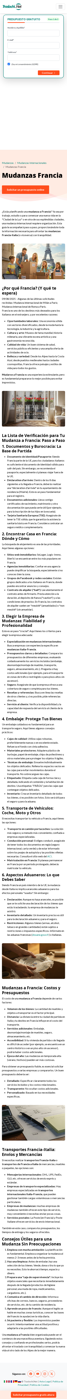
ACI (49, 856)
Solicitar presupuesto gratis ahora (33, 1394)
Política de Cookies (39, 1384)
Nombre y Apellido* (16, 27)
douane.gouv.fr (40, 934)
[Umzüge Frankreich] (16, 1381)
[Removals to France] (9, 1381)
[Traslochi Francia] (5, 1381)
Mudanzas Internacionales (32, 162)
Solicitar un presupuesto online (25, 189)
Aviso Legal (45, 1381)
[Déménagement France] (12, 1381)
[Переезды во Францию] (19, 1381)
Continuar (47, 72)
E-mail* (10, 40)
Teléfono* (12, 52)
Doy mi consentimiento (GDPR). (25, 64)
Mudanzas (8, 162)
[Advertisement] (33, 113)
